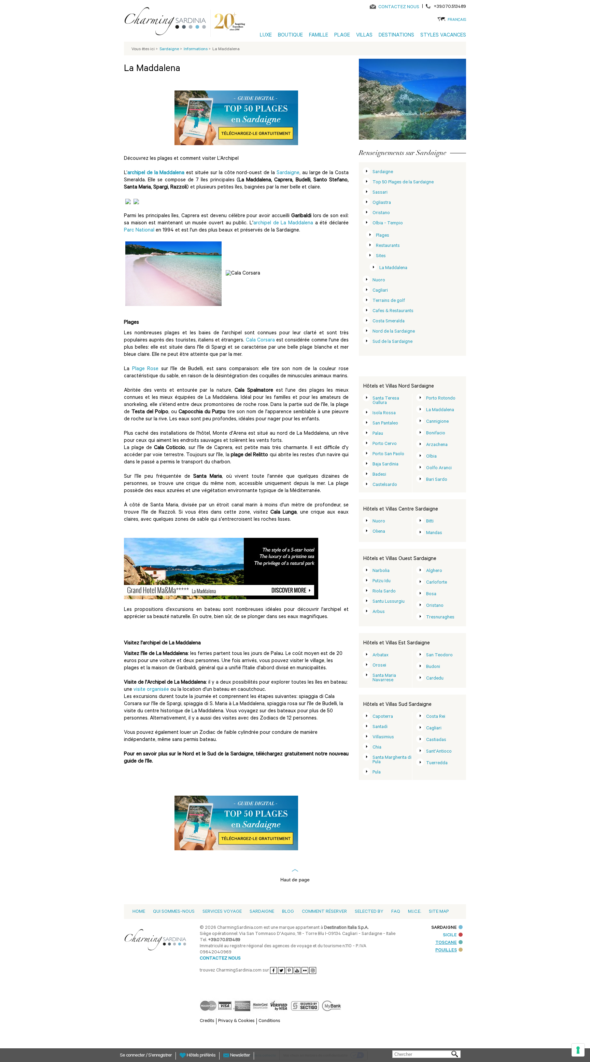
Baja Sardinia (385, 464)
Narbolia (381, 571)
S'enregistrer (160, 1056)
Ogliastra (382, 203)
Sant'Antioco (439, 751)
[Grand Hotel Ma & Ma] (221, 569)
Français (457, 20)
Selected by (369, 911)
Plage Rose (145, 369)
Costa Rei (435, 716)
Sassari (380, 192)
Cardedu (435, 678)
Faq (395, 911)
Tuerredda (437, 763)
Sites (381, 256)
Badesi (379, 474)
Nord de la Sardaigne (394, 331)
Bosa (431, 594)
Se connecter (133, 1056)
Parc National (140, 231)
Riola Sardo (384, 591)
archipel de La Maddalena (283, 223)
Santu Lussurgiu (389, 601)
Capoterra (383, 716)
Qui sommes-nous (174, 911)
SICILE (450, 935)
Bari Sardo (436, 480)
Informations (196, 49)
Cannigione (437, 421)
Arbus (379, 612)
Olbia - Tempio (388, 223)
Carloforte (436, 582)
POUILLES (446, 950)
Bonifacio (435, 433)
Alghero (434, 571)
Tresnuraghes (440, 617)
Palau (378, 433)
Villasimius (383, 737)
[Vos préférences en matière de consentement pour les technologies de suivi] (578, 1050)
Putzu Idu (382, 581)
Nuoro (379, 280)
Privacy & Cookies (236, 1021)
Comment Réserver (324, 911)
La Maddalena (393, 268)
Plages (382, 235)
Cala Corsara (260, 341)
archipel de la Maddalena (155, 173)
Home (138, 911)
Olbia (431, 456)
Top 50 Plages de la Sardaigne (403, 182)
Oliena (379, 531)
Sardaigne (288, 173)
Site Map (439, 911)
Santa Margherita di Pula (392, 760)
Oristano (381, 213)
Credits (207, 1021)
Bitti (430, 521)
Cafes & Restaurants (393, 311)
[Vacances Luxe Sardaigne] (168, 22)
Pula (377, 772)
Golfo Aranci (439, 468)
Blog (288, 911)
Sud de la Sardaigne (392, 342)
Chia (377, 747)
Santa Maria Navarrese (384, 678)
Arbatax (381, 655)
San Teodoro (439, 655)
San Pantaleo (385, 423)
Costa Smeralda (389, 321)
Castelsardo (385, 485)
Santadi (380, 727)
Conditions (269, 1021)
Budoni (433, 667)
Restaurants (388, 246)
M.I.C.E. (414, 911)
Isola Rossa (384, 413)
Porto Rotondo (440, 398)
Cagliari (380, 290)
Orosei (379, 665)
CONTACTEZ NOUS (398, 7)
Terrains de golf (389, 301)
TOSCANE (446, 943)
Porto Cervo (385, 444)
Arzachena (437, 445)
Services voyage (222, 911)
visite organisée (152, 690)
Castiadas (436, 740)
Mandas (434, 533)
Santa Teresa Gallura (386, 401)
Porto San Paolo (388, 454)
